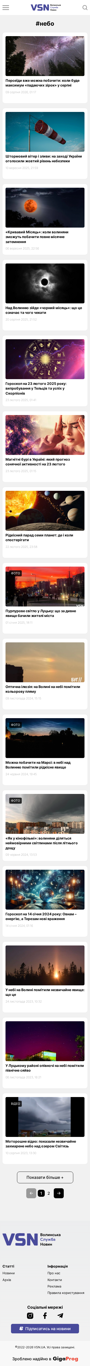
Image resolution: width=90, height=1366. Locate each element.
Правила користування (66, 1293)
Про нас (54, 1273)
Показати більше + (45, 1177)
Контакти (55, 1280)
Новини (8, 1273)
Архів (6, 1280)
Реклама (54, 1286)
